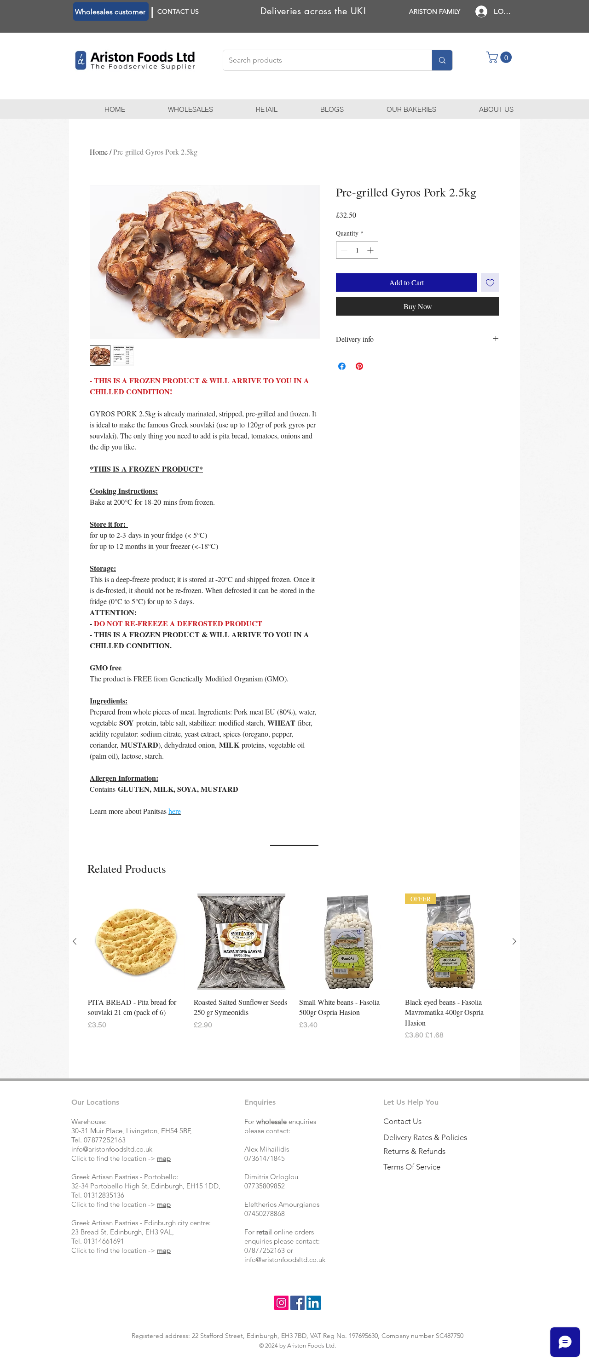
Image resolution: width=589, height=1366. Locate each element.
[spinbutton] (357, 250)
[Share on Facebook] (341, 366)
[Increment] (371, 250)
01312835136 (104, 1195)
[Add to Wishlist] (490, 282)
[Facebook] (297, 1303)
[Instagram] (281, 1303)
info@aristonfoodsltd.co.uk (111, 1149)
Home (99, 151)
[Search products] (442, 60)
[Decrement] (343, 250)
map (164, 1158)
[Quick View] (136, 941)
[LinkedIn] (313, 1303)
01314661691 (104, 1241)
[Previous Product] (74, 941)
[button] (500, 57)
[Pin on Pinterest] (359, 366)
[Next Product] (514, 941)
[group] (294, 967)
